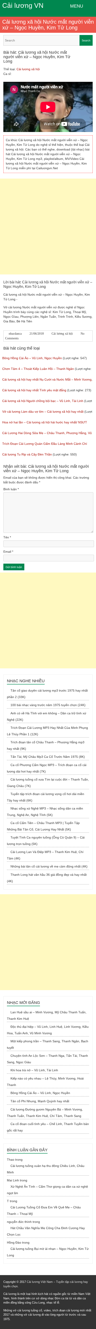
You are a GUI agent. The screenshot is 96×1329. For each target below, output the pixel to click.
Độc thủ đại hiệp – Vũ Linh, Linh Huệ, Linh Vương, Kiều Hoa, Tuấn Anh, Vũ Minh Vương (48, 1030)
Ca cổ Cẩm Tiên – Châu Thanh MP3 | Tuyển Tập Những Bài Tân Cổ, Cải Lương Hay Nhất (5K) (43, 826)
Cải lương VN (23, 5)
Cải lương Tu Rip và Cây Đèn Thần (27, 454)
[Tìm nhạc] (48, 40)
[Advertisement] (48, 226)
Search (86, 40)
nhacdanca (15, 333)
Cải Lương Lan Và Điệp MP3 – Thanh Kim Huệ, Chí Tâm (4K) (45, 855)
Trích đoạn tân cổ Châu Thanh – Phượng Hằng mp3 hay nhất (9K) (45, 745)
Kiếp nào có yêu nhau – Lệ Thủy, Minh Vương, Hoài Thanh (45, 1082)
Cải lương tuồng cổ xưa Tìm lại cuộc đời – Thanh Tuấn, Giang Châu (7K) (48, 783)
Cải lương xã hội (28, 69)
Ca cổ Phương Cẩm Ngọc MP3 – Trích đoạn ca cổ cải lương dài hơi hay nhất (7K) (46, 768)
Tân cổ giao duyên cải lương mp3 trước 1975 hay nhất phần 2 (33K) (47, 694)
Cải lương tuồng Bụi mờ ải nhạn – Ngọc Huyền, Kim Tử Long (48, 1252)
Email (8, 551)
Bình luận (11, 489)
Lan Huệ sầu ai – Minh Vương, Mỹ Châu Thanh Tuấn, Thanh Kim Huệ (46, 1015)
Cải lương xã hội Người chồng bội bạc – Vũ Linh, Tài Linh (42, 401)
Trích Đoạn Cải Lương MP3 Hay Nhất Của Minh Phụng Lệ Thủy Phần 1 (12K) (47, 731)
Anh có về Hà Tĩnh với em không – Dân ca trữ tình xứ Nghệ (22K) (46, 716)
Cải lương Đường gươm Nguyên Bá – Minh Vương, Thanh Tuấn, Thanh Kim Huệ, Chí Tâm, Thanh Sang (45, 1113)
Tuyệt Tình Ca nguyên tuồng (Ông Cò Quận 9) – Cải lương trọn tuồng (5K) (46, 841)
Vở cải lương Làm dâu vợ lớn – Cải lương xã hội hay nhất (42, 411)
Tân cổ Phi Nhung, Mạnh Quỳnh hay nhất (39, 1101)
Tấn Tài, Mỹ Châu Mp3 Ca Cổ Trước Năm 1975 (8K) (47, 756)
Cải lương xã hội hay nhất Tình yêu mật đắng (34, 390)
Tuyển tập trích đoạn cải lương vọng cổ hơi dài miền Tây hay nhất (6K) (45, 797)
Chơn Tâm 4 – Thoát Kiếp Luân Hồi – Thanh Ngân (38, 369)
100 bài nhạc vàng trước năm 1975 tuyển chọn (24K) (48, 705)
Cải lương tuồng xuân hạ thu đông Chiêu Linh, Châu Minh (45, 1169)
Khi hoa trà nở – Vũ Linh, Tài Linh (34, 1070)
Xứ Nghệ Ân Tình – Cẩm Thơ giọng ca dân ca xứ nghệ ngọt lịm (47, 1190)
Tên (7, 537)
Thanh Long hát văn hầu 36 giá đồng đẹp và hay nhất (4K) (47, 878)
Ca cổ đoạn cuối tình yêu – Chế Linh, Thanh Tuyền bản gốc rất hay (48, 1127)
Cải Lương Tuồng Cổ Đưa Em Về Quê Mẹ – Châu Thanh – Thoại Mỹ (44, 1210)
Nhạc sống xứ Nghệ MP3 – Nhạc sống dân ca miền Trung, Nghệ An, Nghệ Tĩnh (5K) (45, 812)
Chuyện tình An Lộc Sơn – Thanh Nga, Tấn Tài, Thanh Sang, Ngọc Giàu (47, 1059)
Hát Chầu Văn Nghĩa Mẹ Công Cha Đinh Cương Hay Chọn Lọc (46, 1231)
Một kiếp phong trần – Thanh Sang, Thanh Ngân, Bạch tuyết (47, 1044)
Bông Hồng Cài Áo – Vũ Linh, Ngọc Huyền (32, 358)
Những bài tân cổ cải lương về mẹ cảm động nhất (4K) (49, 866)
